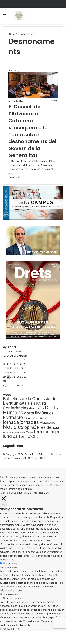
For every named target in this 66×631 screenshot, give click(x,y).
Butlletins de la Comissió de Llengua (29, 401)
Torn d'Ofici (29, 436)
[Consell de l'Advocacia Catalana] (19, 15)
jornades (29, 422)
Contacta (8, 457)
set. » (20, 385)
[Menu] (4, 17)
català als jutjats (33, 403)
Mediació (47, 422)
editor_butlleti (16, 101)
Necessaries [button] (7, 559)
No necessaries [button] (9, 594)
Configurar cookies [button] (12, 492)
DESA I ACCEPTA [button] (9, 629)
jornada (11, 422)
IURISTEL (45, 457)
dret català (36, 408)
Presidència (48, 427)
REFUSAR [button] (44, 492)
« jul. (6, 385)
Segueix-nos (13, 446)
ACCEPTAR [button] (30, 492)
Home (12, 34)
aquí (30, 488)
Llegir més (14, 176)
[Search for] (61, 17)
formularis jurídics (35, 418)
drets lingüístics (39, 413)
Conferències (15, 407)
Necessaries (10, 563)
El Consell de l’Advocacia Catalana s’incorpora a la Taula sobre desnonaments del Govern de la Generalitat (32, 131)
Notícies (13, 427)
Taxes (29, 432)
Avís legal (20, 457)
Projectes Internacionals (14, 432)
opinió (30, 427)
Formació (13, 417)
